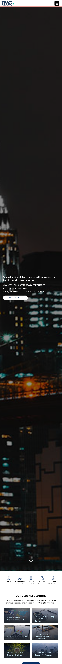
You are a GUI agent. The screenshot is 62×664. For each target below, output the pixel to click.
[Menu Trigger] (56, 3)
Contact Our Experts (15, 298)
